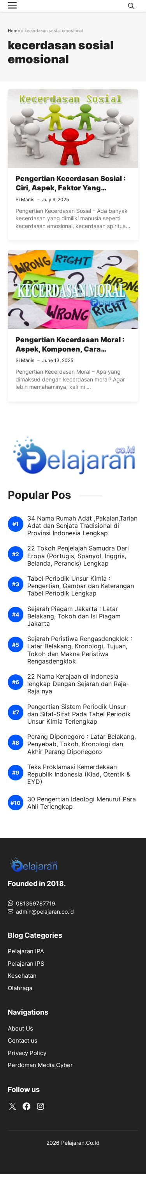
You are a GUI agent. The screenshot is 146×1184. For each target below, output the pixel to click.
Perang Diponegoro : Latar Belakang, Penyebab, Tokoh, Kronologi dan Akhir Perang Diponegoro (81, 744)
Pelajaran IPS (26, 963)
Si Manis (25, 199)
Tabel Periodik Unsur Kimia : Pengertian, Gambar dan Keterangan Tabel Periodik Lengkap (80, 586)
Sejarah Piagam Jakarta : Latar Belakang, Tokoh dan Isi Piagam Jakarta (74, 616)
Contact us (22, 1040)
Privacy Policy (27, 1053)
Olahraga (20, 988)
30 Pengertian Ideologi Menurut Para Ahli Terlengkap (81, 803)
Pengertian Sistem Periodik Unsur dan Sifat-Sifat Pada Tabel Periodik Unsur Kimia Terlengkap (79, 714)
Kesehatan (22, 975)
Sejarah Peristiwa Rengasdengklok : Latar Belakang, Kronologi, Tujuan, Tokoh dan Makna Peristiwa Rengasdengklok (79, 650)
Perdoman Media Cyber (40, 1065)
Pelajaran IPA (26, 951)
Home (14, 30)
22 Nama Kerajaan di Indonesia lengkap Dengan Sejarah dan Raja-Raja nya (78, 684)
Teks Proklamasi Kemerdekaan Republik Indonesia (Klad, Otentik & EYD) (78, 774)
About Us (20, 1028)
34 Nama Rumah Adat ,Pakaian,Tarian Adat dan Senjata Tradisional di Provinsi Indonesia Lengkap (82, 526)
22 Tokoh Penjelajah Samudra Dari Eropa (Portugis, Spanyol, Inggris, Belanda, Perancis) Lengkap (78, 556)
